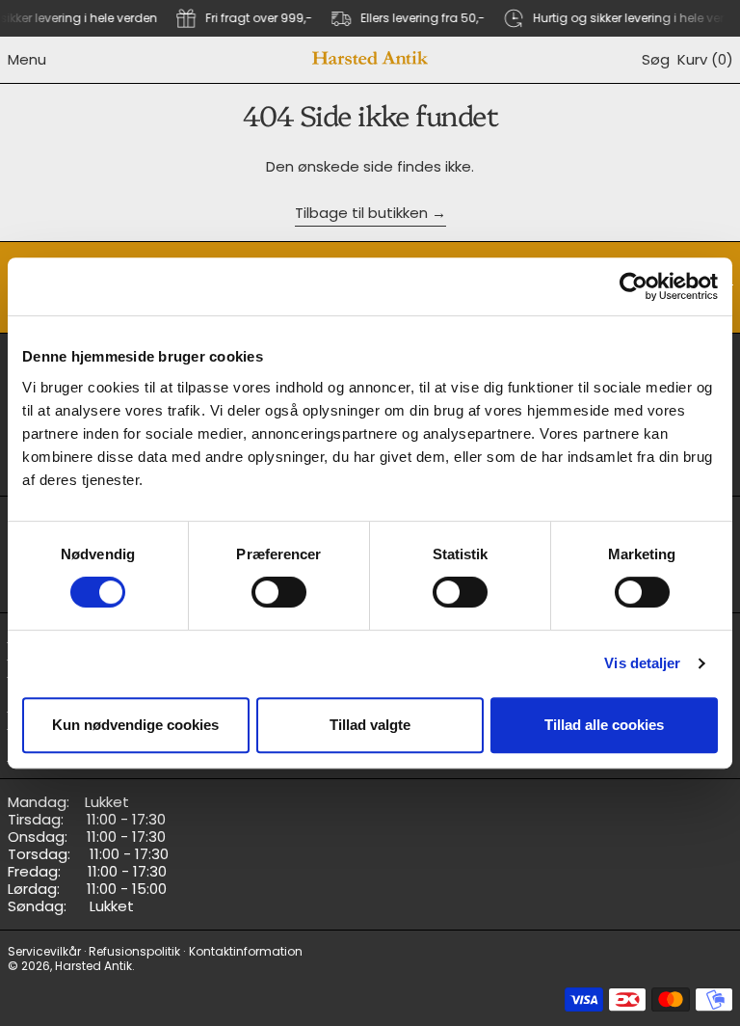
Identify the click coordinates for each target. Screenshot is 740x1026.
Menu (27, 59)
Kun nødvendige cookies (135, 724)
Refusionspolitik (134, 951)
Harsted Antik (93, 966)
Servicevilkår (44, 951)
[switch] (278, 592)
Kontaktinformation (246, 951)
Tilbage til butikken (361, 213)
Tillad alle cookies (604, 724)
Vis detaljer (642, 663)
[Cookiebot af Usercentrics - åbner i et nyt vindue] (633, 286)
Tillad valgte (370, 724)
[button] (656, 60)
